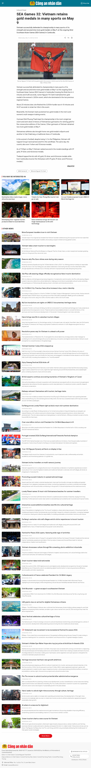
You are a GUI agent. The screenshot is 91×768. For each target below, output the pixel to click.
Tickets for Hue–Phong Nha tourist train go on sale (45, 198)
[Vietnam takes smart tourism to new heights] (11, 250)
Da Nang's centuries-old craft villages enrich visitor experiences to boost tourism (52, 519)
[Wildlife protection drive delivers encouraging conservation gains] (11, 739)
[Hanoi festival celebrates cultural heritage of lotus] (11, 620)
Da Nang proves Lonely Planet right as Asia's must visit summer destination (50, 406)
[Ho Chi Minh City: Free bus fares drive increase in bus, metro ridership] (11, 292)
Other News (8, 229)
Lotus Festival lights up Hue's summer (36, 764)
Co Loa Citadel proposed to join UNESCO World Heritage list (75, 198)
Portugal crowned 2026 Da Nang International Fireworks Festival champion (50, 436)
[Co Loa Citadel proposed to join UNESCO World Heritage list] (75, 187)
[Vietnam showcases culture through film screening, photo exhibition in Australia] (11, 551)
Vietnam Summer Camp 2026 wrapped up (37, 346)
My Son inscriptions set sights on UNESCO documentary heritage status (49, 303)
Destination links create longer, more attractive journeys (14, 198)
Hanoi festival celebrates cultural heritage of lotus (41, 617)
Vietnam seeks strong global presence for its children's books (45, 750)
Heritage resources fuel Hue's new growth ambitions (41, 660)
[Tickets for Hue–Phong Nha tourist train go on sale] (46, 187)
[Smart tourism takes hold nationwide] (11, 565)
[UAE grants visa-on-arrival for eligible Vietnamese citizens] (11, 606)
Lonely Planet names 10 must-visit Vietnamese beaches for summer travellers (51, 491)
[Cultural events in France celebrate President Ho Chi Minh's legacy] (11, 579)
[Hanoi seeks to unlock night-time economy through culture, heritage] (11, 695)
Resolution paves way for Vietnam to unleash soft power (43, 332)
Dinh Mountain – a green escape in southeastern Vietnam (43, 589)
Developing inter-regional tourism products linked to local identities (13, 221)
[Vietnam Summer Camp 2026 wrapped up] (11, 350)
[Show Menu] (3, 3)
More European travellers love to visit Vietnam (39, 232)
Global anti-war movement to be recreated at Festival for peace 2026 (51, 630)
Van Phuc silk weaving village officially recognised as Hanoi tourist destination (51, 274)
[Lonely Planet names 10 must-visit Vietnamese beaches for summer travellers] (11, 495)
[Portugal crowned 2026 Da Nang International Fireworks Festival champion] (11, 440)
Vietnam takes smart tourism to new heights (39, 246)
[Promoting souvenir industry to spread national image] (11, 481)
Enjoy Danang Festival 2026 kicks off (35, 362)
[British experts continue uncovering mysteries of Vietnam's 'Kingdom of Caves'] (11, 381)
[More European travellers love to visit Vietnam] (11, 236)
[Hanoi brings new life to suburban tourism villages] (11, 321)
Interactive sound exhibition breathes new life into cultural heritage (47, 505)
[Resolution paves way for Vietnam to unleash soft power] (11, 335)
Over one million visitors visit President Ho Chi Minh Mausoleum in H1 (48, 422)
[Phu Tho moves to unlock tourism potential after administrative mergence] (11, 680)
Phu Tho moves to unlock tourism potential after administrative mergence (50, 676)
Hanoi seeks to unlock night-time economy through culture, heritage (48, 691)
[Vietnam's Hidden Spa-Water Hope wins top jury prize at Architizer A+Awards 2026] (11, 647)
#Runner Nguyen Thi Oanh (38, 171)
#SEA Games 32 (22, 171)
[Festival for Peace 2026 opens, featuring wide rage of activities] (11, 537)
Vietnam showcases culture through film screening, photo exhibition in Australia (52, 547)
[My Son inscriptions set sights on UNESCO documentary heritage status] (11, 307)
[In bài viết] (72, 38)
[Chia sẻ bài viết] (65, 38)
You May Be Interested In (14, 177)
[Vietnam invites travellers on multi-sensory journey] (11, 467)
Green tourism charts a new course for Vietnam (40, 719)
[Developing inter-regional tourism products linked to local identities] (16, 210)
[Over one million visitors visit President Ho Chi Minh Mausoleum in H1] (11, 426)
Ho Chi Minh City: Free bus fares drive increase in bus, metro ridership (48, 288)
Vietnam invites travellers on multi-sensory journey (41, 463)
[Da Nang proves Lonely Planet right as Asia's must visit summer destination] (11, 410)
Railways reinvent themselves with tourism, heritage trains (44, 391)
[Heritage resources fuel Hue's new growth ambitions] (11, 664)
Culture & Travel (21, 10)
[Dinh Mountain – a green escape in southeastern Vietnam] (11, 593)
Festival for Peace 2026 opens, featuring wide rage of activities (46, 533)
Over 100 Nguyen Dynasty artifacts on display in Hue (41, 449)
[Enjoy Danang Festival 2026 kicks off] (11, 366)
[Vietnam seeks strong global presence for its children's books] (11, 753)
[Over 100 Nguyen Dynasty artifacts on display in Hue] (11, 453)
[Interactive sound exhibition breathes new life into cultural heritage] (11, 509)
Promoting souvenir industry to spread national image (42, 477)
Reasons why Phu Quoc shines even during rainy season (43, 259)
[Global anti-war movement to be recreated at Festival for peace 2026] (11, 634)
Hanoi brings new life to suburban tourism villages (40, 317)
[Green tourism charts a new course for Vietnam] (11, 723)
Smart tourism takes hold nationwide (36, 561)
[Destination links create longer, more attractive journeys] (16, 187)
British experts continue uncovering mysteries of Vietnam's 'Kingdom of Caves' (52, 377)
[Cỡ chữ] (68, 38)
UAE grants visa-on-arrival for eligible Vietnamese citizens (44, 602)
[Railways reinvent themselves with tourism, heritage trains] (11, 395)
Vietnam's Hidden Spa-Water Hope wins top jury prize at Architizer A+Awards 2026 (53, 643)
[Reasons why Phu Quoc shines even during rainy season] (11, 263)
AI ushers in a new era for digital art (35, 705)
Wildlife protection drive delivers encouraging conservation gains (47, 735)
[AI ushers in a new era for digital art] (11, 709)
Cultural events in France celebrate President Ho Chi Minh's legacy (47, 575)
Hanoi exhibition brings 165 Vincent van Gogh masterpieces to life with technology (45, 222)
